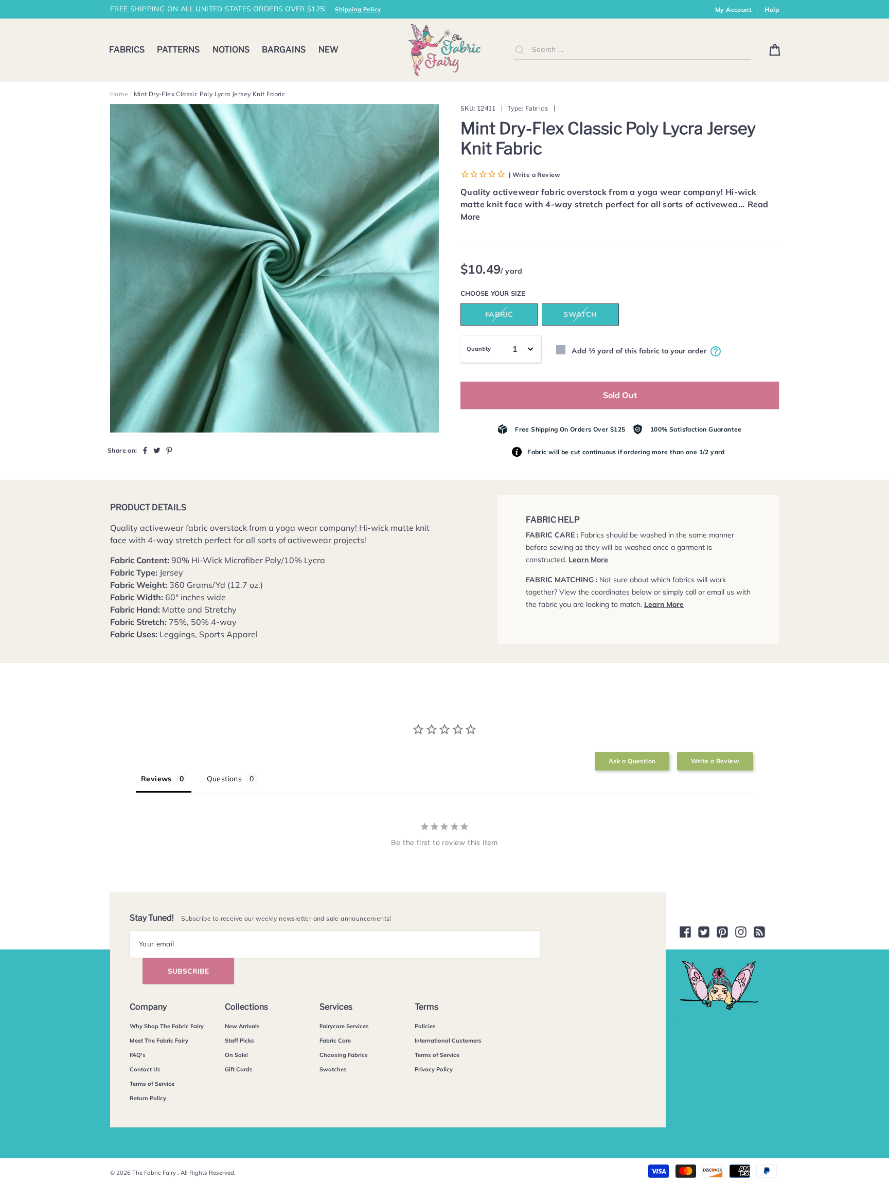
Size (518, 293)
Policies (425, 1026)
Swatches (333, 1069)
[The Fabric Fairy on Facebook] (685, 932)
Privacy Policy (434, 1069)
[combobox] (632, 50)
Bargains (284, 50)
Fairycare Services (344, 1026)
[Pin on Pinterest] (169, 450)
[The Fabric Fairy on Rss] (759, 932)
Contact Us (145, 1069)
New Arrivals (242, 1026)
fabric (499, 314)
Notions (231, 50)
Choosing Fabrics (343, 1055)
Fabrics (127, 50)
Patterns (178, 50)
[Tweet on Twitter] (157, 450)
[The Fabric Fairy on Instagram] (741, 932)
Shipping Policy (358, 9)
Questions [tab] (224, 778)
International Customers (448, 1040)
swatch (580, 314)
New (328, 50)
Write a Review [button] (715, 761)
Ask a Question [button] (632, 761)
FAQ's (138, 1055)
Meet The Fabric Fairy (159, 1040)
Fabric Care (335, 1040)
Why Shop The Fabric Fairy (167, 1026)
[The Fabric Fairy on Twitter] (704, 932)
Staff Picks (239, 1040)
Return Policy (148, 1098)
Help (771, 9)
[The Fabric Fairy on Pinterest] (722, 932)
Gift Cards (239, 1069)
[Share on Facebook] (145, 450)
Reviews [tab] (156, 778)
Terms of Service (152, 1083)
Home (119, 94)
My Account (733, 9)
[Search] (519, 49)
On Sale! (236, 1055)
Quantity (479, 348)
